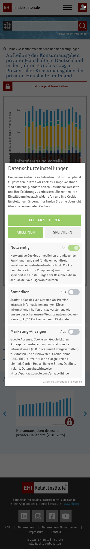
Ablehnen (26, 232)
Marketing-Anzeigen (28, 331)
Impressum (76, 382)
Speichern (62, 232)
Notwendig (20, 247)
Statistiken (20, 292)
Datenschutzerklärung (55, 382)
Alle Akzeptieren (44, 220)
